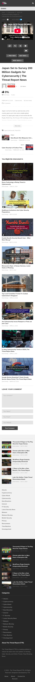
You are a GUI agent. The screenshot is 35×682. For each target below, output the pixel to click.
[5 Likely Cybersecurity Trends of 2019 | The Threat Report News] (17, 339)
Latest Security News (8, 509)
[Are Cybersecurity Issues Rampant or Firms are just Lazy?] (17, 311)
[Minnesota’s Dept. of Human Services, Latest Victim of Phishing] (17, 255)
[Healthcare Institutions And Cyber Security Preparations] (17, 199)
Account (14, 678)
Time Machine (6, 526)
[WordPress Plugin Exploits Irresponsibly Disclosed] (6, 462)
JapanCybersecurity (9, 130)
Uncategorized (6, 529)
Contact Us (21, 676)
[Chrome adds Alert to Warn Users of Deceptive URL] (6, 453)
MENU (4, 8)
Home (3, 12)
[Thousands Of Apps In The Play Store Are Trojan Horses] (6, 444)
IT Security (5, 506)
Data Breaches (6, 501)
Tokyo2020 (17, 130)
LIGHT (4, 19)
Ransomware (6, 523)
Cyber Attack (6, 495)
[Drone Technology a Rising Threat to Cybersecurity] (17, 171)
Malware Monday (7, 515)
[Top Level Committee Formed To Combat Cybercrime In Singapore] (17, 283)
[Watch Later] (25, 45)
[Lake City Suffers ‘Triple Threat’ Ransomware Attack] (6, 480)
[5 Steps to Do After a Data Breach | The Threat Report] (6, 471)
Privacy (4, 520)
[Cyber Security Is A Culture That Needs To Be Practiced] (17, 149)
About (13, 676)
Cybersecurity (10, 12)
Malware (4, 512)
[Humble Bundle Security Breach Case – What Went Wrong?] (17, 227)
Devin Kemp (11, 84)
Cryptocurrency (7, 492)
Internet (4, 504)
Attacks (4, 490)
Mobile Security (7, 518)
